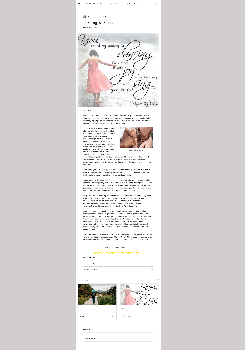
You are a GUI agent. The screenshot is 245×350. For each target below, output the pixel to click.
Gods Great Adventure (88, 309)
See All (157, 280)
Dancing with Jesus (112, 3)
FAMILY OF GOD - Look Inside (95, 3)
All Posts (80, 3)
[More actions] (152, 17)
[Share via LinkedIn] (94, 263)
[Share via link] (98, 263)
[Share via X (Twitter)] (89, 263)
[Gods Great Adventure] (97, 294)
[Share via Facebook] (84, 263)
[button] (156, 4)
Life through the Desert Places (130, 3)
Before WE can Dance (130, 309)
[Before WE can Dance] (139, 294)
